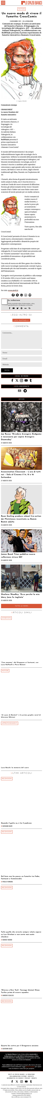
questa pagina (30, 1066)
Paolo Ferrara (8, 882)
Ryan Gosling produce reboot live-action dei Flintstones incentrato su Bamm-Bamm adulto (21, 519)
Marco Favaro (7, 940)
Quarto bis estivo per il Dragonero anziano (19, 1046)
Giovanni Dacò (7, 826)
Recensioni (7, 778)
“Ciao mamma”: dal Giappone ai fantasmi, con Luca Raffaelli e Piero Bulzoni (19, 663)
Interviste (6, 618)
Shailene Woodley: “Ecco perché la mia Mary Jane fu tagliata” (20, 595)
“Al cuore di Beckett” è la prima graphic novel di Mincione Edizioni (21, 716)
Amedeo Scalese (8, 995)
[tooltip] (13, 295)
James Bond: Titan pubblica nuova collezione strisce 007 (18, 555)
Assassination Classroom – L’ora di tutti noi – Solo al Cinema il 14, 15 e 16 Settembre (21, 474)
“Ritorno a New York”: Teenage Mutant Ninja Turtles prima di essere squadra (20, 991)
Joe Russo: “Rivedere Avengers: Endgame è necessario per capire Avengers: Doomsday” (21, 437)
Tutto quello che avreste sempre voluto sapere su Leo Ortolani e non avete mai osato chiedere (21, 934)
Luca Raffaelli (21, 320)
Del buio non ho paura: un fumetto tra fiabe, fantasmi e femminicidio (20, 878)
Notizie (21, 9)
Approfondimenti (9, 723)
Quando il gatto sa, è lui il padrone (16, 823)
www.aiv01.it (13, 290)
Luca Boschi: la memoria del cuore (15, 767)
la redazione (28, 21)
